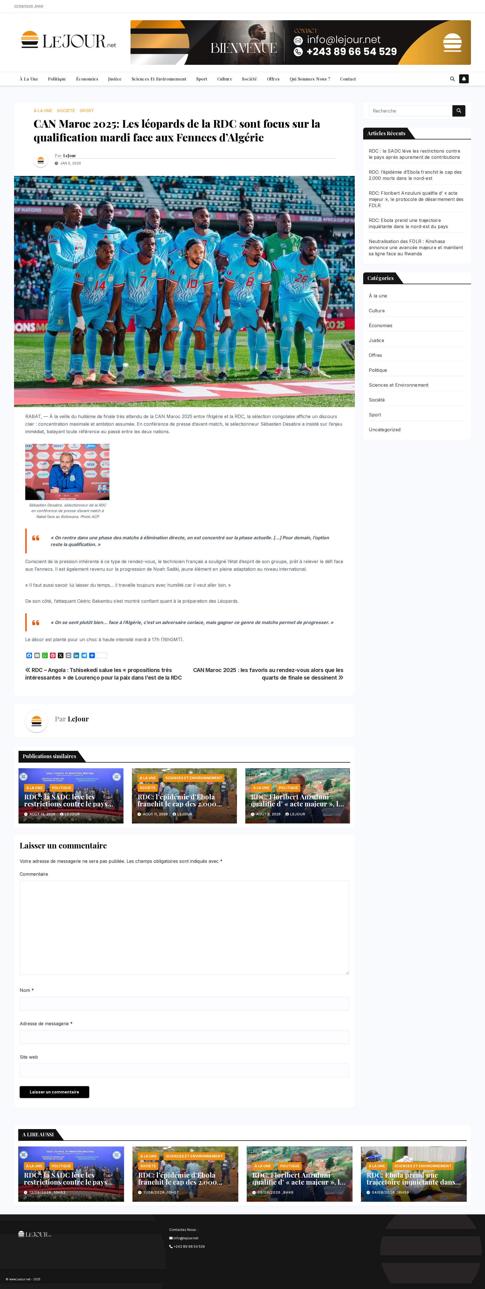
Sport (201, 79)
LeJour (69, 155)
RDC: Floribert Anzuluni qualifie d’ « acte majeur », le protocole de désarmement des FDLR (296, 807)
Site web (29, 1057)
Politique (57, 79)
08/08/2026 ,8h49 (276, 1192)
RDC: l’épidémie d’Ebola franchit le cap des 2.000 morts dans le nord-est (177, 803)
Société (249, 79)
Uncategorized (385, 429)
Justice (115, 79)
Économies (87, 79)
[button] (452, 79)
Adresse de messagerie (46, 1023)
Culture (224, 79)
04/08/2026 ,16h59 (390, 1192)
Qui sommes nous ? (310, 79)
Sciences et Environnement (159, 79)
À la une (29, 79)
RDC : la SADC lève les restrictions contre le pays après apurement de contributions (65, 807)
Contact (348, 79)
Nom (27, 990)
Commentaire (34, 874)
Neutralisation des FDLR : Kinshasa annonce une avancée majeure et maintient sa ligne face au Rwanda (416, 247)
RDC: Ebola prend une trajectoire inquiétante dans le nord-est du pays (411, 1181)
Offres (273, 79)
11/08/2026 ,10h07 (161, 1192)
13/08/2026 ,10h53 (47, 1192)
